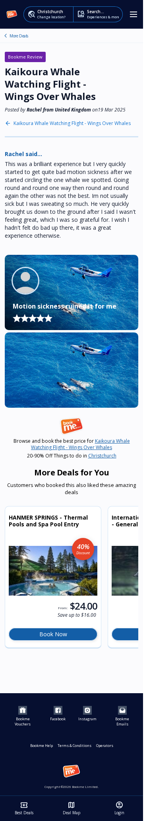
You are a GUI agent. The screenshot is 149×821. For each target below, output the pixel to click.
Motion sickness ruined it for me (64, 306)
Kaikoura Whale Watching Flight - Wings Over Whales (72, 123)
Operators (104, 745)
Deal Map (71, 808)
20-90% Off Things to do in (71, 456)
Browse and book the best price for (72, 444)
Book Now (53, 634)
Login (119, 808)
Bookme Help (41, 745)
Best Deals (24, 808)
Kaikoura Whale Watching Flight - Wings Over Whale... (6, 36)
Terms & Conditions (74, 745)
